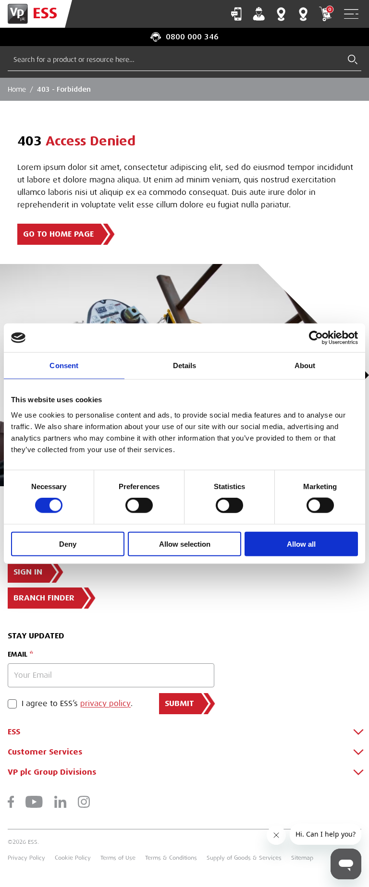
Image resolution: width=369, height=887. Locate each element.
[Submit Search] (352, 59)
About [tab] (305, 365)
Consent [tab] (63, 365)
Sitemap (302, 857)
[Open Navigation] (351, 14)
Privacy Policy (26, 857)
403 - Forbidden (64, 89)
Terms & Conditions (171, 857)
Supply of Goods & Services (244, 857)
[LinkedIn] (60, 802)
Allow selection (184, 543)
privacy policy (105, 703)
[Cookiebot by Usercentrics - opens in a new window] (316, 338)
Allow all (301, 543)
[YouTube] (34, 802)
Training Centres (303, 14)
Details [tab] (185, 365)
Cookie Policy (73, 857)
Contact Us (236, 14)
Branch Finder (281, 14)
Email (17, 654)
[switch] (139, 505)
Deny (67, 543)
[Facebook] (11, 802)
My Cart (329, 9)
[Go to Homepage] (36, 14)
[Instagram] (84, 802)
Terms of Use (117, 857)
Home (17, 89)
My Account (259, 14)
